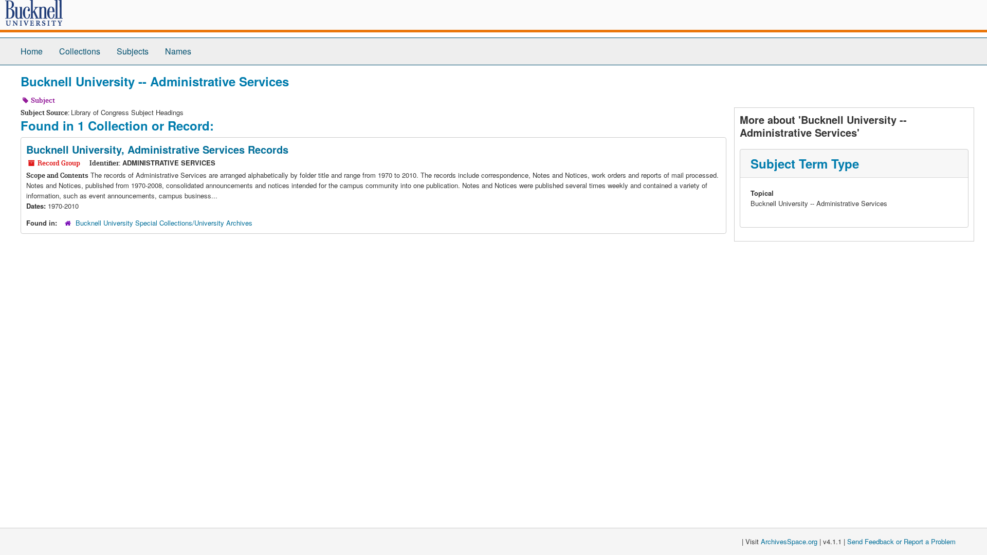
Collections (79, 51)
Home (32, 51)
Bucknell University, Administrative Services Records (157, 149)
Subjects (133, 51)
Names (178, 51)
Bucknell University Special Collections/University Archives (164, 223)
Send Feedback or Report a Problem (901, 541)
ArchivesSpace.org (789, 541)
